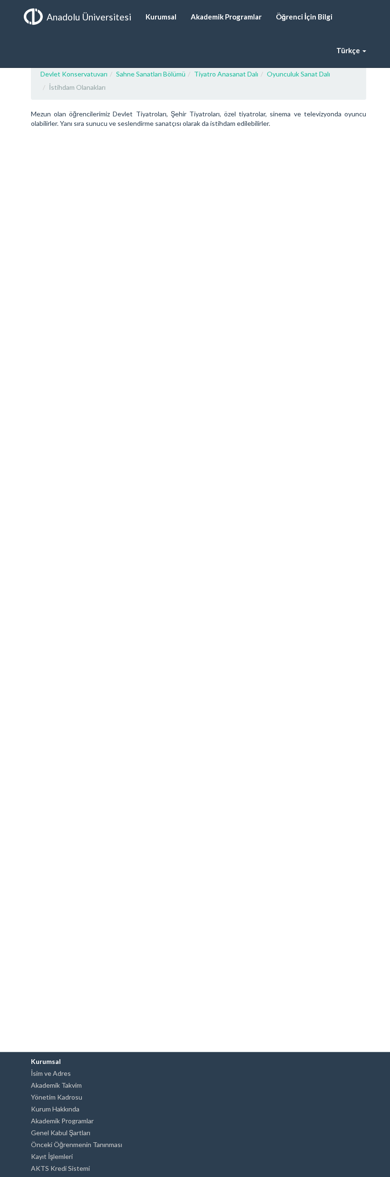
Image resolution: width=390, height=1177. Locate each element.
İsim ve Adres (51, 1073)
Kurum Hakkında (55, 1109)
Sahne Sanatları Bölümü (150, 74)
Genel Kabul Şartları (60, 1133)
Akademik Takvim (56, 1085)
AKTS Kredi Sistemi (60, 1168)
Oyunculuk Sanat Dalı (298, 74)
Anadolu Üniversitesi (89, 16)
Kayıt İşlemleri (52, 1156)
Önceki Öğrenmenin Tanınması (76, 1144)
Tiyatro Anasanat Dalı (226, 74)
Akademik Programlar (62, 1121)
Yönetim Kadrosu (56, 1097)
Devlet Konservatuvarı (73, 74)
